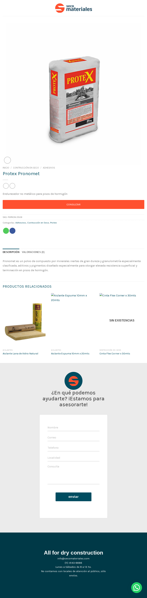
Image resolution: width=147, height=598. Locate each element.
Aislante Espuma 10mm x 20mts (70, 353)
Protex (53, 222)
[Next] (144, 328)
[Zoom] (7, 160)
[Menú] (5, 8)
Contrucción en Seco (26, 167)
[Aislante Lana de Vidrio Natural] (25, 320)
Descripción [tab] (11, 252)
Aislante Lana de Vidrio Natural (20, 353)
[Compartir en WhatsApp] (6, 231)
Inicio (6, 167)
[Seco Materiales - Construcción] (73, 8)
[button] (136, 587)
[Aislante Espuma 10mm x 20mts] (73, 320)
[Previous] (3, 328)
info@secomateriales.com (73, 558)
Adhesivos (49, 167)
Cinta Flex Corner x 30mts (114, 353)
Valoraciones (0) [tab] (33, 252)
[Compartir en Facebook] (12, 231)
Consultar (73, 204)
